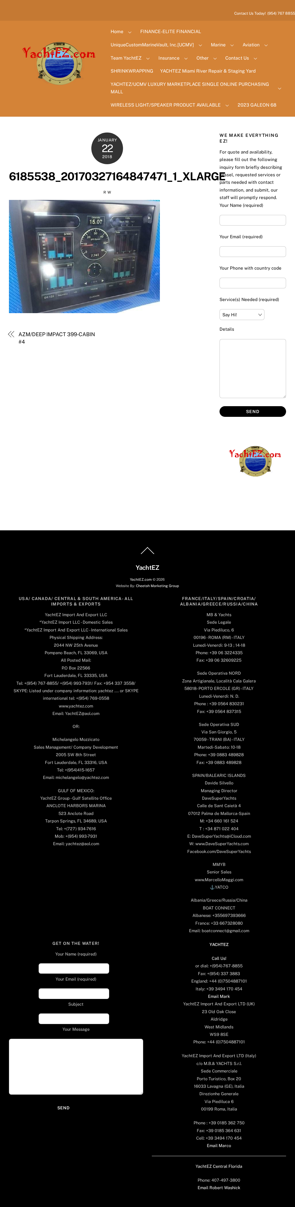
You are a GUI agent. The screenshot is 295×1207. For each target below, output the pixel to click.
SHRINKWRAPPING (132, 71)
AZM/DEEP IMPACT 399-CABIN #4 (56, 338)
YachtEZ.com (141, 579)
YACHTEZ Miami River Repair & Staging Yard (208, 71)
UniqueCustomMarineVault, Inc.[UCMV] (152, 45)
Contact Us (237, 58)
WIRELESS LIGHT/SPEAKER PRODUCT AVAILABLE (166, 105)
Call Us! (219, 958)
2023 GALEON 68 (257, 105)
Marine (218, 45)
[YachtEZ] (56, 100)
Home (117, 31)
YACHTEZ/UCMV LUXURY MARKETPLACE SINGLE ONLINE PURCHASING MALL (190, 88)
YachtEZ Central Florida (219, 1166)
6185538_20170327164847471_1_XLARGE (117, 176)
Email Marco (219, 1145)
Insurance (168, 58)
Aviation (251, 45)
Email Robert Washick (219, 1187)
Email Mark (219, 996)
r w (107, 192)
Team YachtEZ (126, 58)
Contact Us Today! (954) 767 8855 (264, 13)
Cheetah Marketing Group (157, 586)
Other (202, 58)
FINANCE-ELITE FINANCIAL (170, 31)
